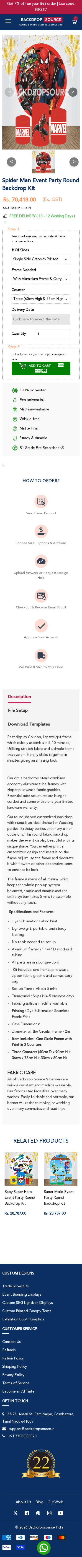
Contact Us (11, 1342)
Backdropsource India (45, 1527)
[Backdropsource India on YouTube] (60, 1513)
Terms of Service (15, 1383)
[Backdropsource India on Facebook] (26, 1513)
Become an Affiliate (18, 1391)
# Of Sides (20, 250)
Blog (39, 1502)
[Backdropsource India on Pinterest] (38, 1513)
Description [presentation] (19, 696)
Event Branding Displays (21, 1295)
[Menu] (10, 22)
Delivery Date (23, 310)
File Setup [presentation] (18, 710)
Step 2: (14, 347)
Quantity (19, 334)
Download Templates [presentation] (29, 724)
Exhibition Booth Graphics (23, 1319)
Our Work (55, 1502)
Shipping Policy (14, 1367)
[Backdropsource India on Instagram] (49, 1513)
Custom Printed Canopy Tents (26, 1311)
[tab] (29, 697)
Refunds (9, 1350)
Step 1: (14, 229)
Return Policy (13, 1358)
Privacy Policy (13, 1375)
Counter (18, 290)
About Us (23, 1502)
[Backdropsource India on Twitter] (15, 1513)
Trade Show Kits (15, 1286)
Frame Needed (24, 270)
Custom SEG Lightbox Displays (27, 1303)
